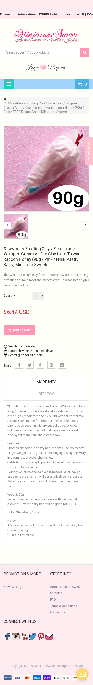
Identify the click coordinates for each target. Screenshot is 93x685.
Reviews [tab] (47, 394)
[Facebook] (19, 365)
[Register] (56, 67)
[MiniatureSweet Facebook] (7, 636)
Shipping (56, 593)
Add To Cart (22, 330)
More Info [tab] (46, 382)
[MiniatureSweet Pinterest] (41, 636)
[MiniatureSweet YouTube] (24, 636)
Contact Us (57, 612)
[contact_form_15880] (82, 674)
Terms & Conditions (63, 606)
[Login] (33, 67)
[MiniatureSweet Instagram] (16, 636)
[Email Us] (49, 636)
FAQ (53, 599)
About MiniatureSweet (65, 587)
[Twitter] (30, 365)
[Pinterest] (51, 365)
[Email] (62, 365)
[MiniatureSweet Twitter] (32, 636)
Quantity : (10, 295)
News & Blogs (13, 587)
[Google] (40, 365)
